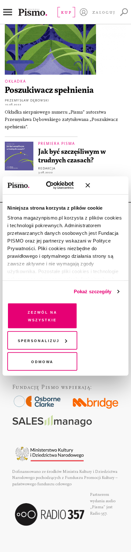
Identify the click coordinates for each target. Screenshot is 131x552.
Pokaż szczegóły (93, 291)
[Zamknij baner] (105, 185)
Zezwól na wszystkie (42, 315)
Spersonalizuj (38, 340)
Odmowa (42, 361)
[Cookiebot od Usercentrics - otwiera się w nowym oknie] (53, 185)
